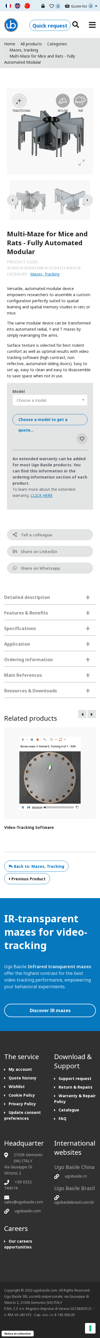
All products (31, 43)
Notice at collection (17, 1333)
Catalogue (69, 1109)
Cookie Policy (22, 1095)
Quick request (50, 25)
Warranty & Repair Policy (75, 1098)
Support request (75, 1078)
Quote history (22, 1078)
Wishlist (17, 1086)
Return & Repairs (75, 1087)
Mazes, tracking (23, 50)
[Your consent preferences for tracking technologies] (90, 1328)
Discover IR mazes (50, 1010)
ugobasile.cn (76, 1176)
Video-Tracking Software (29, 827)
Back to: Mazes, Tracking (39, 866)
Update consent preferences (22, 1115)
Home (9, 43)
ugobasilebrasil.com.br (74, 1202)
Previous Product (28, 878)
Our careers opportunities (18, 1244)
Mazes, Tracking (44, 274)
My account (20, 1069)
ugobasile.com (28, 1210)
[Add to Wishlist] (82, 438)
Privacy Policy (22, 1103)
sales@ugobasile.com (23, 1202)
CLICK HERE (41, 495)
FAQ (62, 1118)
